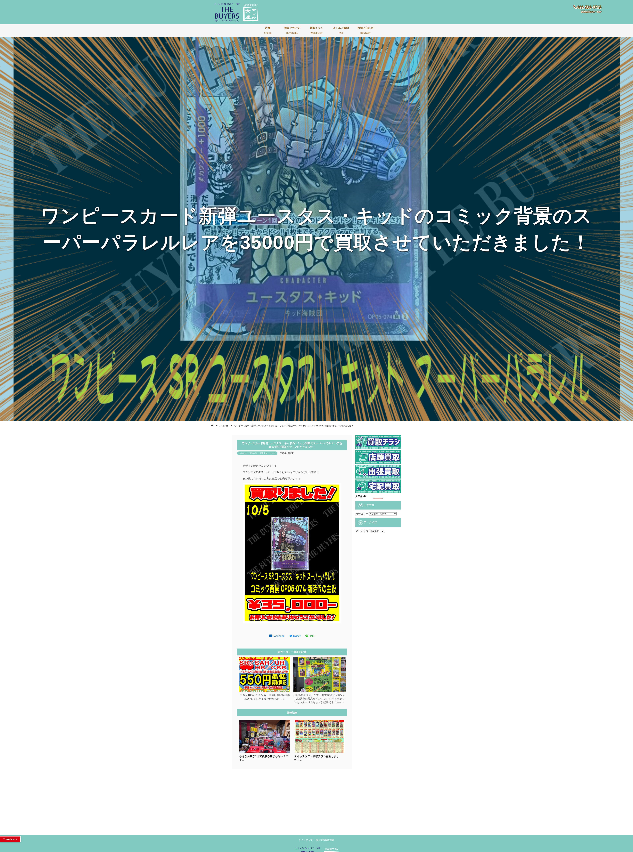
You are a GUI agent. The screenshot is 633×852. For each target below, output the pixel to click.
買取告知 (263, 453)
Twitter (296, 636)
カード (273, 453)
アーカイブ (362, 531)
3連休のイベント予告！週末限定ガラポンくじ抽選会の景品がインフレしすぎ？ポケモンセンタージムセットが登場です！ (319, 699)
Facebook (278, 636)
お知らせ (242, 453)
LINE (311, 636)
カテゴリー (362, 513)
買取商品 (253, 453)
